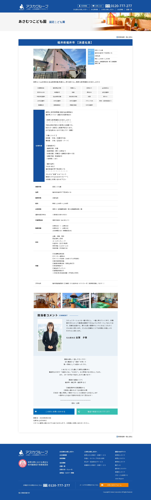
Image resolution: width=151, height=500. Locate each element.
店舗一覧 (129, 9)
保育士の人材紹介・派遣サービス (95, 455)
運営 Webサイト (120, 452)
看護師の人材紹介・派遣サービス (95, 465)
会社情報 (120, 9)
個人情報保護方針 (24, 493)
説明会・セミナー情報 (67, 473)
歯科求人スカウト (121, 468)
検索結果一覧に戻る (125, 37)
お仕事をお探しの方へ (80, 9)
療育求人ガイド (120, 462)
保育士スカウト (120, 458)
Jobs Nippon (119, 479)
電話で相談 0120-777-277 (99, 411)
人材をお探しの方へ (107, 9)
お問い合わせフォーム (114, 485)
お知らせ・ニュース (66, 469)
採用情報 (84, 6)
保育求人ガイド (120, 455)
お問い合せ (98, 6)
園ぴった (118, 465)
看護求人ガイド (120, 472)
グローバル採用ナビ (121, 475)
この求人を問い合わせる (55, 411)
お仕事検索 (94, 9)
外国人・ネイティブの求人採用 (94, 458)
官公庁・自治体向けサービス (93, 462)
